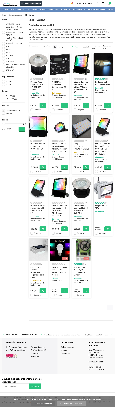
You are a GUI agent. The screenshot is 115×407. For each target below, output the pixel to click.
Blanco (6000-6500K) (15, 43)
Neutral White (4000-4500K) (15, 39)
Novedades (86, 47)
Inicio (4, 15)
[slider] (4, 124)
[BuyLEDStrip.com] (10, 3)
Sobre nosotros (67, 347)
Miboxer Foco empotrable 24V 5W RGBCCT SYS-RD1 (37, 86)
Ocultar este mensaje (43, 403)
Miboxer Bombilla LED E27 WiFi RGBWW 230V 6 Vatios (59, 271)
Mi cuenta (35, 356)
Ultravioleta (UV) (13, 24)
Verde (8, 49)
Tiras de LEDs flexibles (36, 9)
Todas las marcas (13, 110)
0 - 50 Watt (10, 96)
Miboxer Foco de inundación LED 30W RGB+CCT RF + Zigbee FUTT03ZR (59, 210)
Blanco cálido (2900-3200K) (14, 33)
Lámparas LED (79, 9)
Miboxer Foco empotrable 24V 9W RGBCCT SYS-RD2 (81, 209)
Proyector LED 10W (101, 206)
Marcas (64, 350)
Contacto (35, 353)
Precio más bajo (96, 47)
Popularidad (76, 47)
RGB (7, 58)
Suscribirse (35, 386)
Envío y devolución (39, 350)
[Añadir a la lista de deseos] (44, 56)
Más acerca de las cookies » (71, 403)
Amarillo (9, 55)
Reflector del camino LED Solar (103, 83)
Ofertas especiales (96, 9)
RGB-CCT (10, 70)
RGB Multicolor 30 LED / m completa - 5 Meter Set (80, 271)
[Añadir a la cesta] (43, 105)
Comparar (37, 110)
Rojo (7, 46)
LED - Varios (29, 15)
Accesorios (54, 9)
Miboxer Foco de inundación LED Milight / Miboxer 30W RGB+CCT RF (81, 87)
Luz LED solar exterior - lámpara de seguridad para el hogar (38, 272)
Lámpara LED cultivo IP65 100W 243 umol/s (81, 146)
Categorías (65, 353)
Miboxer (9, 113)
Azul (8, 52)
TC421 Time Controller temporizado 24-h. (59, 86)
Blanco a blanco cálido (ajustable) (15, 66)
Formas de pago (38, 347)
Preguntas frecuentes (18, 347)
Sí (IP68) (9, 84)
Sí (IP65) (9, 81)
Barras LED (66, 9)
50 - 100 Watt (11, 99)
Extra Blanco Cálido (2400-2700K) (14, 28)
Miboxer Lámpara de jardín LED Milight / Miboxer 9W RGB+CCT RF (60, 147)
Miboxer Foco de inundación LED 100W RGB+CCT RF (37, 147)
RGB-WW (10, 62)
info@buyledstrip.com (18, 350)
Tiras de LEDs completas (13, 9)
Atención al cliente (84, 3)
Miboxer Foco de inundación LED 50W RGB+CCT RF (37, 209)
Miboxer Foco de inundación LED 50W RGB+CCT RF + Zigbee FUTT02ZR (102, 149)
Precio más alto (107, 47)
